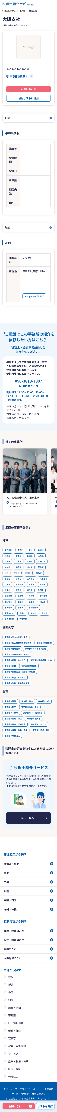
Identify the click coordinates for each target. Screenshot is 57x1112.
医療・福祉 (14, 1069)
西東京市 (23, 619)
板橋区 (28, 573)
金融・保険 (14, 1030)
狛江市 (42, 601)
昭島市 (18, 590)
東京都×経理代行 (12, 648)
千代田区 (8, 549)
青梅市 (42, 584)
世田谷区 (41, 561)
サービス (13, 1054)
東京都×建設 (10, 701)
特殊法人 (13, 1077)
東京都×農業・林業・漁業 (16, 730)
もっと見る (27, 818)
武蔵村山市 (9, 613)
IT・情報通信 (15, 1023)
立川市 (7, 584)
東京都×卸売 (10, 707)
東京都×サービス (38, 724)
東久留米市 (33, 607)
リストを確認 (45, 1106)
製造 (10, 984)
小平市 (20, 596)
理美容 (12, 1038)
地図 (7, 118)
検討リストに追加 (28, 98)
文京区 (7, 555)
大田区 (29, 561)
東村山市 (43, 596)
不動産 (12, 1015)
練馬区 (39, 573)
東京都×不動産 (11, 712)
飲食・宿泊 (14, 1007)
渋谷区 (7, 567)
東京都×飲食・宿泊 (29, 707)
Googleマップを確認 (34, 296)
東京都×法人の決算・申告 (16, 637)
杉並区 (29, 567)
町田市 (41, 590)
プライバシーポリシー (31, 1089)
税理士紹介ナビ (9, 10)
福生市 (31, 601)
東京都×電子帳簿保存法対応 (17, 654)
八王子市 (43, 578)
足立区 (7, 578)
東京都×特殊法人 (12, 735)
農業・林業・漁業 (18, 1061)
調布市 (29, 590)
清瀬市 (20, 607)
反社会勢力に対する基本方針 (20, 1098)
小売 (10, 992)
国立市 (20, 601)
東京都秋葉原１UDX (21, 76)
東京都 (22, 10)
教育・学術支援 (17, 1046)
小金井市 (8, 596)
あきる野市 (9, 619)
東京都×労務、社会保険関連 (17, 683)
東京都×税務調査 (29, 665)
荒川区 (16, 573)
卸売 (10, 1000)
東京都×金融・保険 (13, 718)
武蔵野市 (19, 584)
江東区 (41, 555)
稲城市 (33, 613)
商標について (38, 1093)
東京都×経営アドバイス (15, 677)
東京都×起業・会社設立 (15, 660)
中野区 (18, 567)
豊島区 (41, 567)
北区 (6, 573)
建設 (10, 977)
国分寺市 (8, 601)
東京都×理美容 (33, 718)
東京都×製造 (27, 701)
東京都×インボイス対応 (35, 648)
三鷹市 (31, 584)
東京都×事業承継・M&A (41, 660)
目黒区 (18, 561)
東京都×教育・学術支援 (15, 724)
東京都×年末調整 (44, 642)
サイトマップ (10, 1089)
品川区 (7, 561)
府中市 (7, 590)
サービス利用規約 (20, 1093)
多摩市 (22, 613)
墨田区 (29, 555)
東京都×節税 (10, 665)
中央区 (20, 549)
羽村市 (44, 613)
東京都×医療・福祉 (41, 730)
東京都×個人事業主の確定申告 (18, 642)
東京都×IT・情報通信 (32, 712)
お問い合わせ (28, 89)
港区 (30, 549)
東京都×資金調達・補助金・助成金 (20, 671)
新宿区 (41, 549)
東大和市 (8, 607)
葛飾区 (18, 578)
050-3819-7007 (28, 383)
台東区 (18, 555)
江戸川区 (30, 578)
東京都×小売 (44, 701)
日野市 (31, 596)
